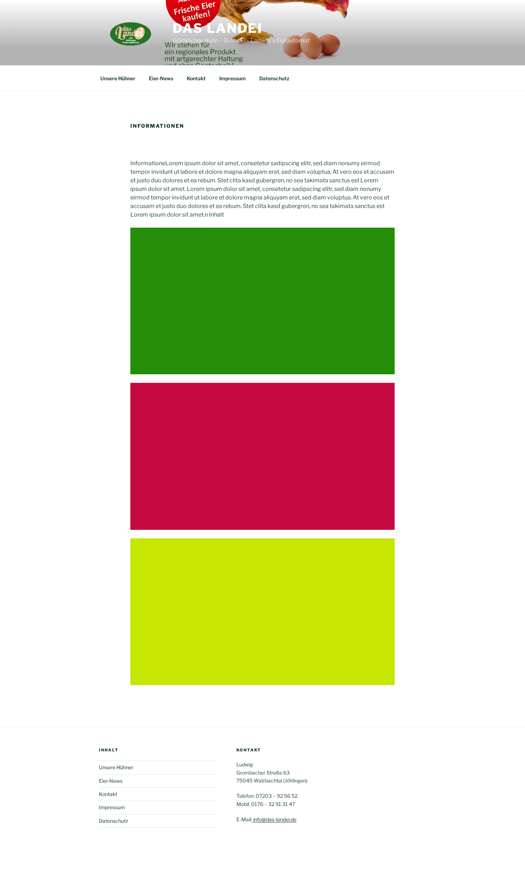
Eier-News (161, 78)
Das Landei (217, 28)
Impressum (232, 78)
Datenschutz (274, 78)
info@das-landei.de (274, 819)
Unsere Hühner (117, 78)
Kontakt (196, 78)
